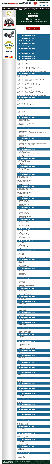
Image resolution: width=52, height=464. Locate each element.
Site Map (11, 462)
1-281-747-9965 (44, 5)
